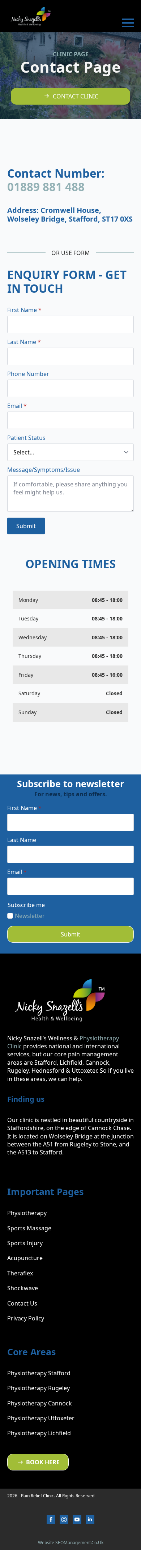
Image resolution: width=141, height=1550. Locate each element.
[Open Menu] (128, 23)
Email (17, 406)
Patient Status (26, 438)
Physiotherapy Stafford (38, 1373)
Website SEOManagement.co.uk (70, 1542)
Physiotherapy (27, 1213)
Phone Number (28, 374)
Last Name (24, 342)
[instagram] (64, 1519)
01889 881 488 (46, 186)
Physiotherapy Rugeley (38, 1388)
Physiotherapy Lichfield (39, 1433)
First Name (24, 310)
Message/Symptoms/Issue (43, 470)
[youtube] (77, 1519)
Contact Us (22, 1303)
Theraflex (20, 1273)
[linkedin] (90, 1519)
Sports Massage (29, 1228)
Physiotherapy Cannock (39, 1403)
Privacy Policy (25, 1318)
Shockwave (22, 1288)
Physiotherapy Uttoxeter (40, 1418)
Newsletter (30, 916)
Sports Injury (25, 1243)
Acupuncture (25, 1258)
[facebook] (51, 1519)
